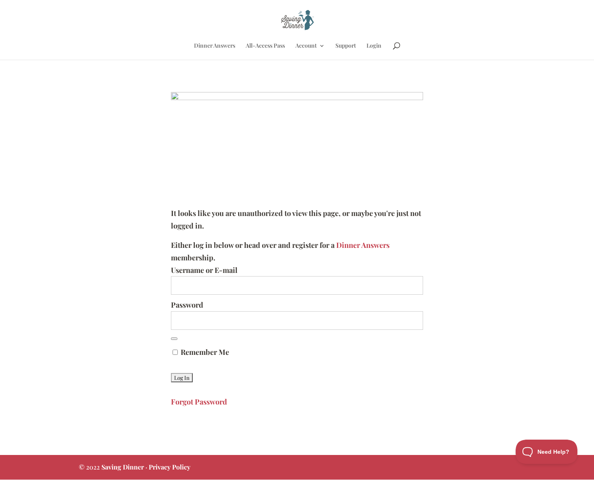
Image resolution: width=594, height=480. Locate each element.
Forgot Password (199, 402)
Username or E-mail (204, 270)
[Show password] (174, 338)
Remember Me (204, 352)
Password (187, 305)
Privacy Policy (169, 467)
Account (306, 46)
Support (345, 46)
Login (374, 46)
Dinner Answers (214, 46)
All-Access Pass (265, 46)
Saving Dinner (122, 467)
